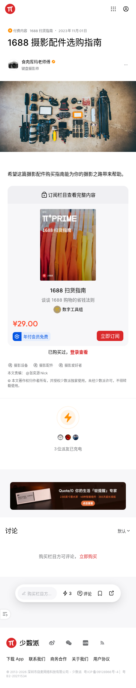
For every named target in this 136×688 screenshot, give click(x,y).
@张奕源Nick (37, 373)
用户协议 (101, 658)
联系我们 (37, 658)
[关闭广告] (122, 485)
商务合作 (58, 658)
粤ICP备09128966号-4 (101, 672)
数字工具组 (72, 309)
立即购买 (88, 556)
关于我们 (80, 658)
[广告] (68, 495)
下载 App (15, 658)
